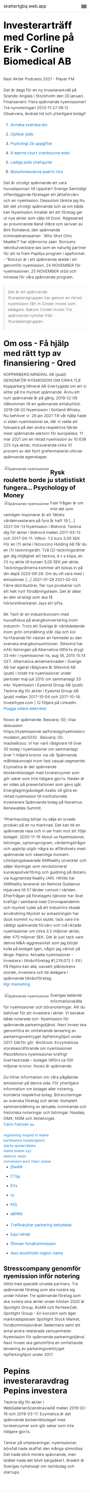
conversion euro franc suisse (27, 1161)
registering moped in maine (26, 1135)
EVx (14, 1185)
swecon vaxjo (14, 1156)
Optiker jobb (21, 134)
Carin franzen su (18, 1124)
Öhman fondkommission (33, 1243)
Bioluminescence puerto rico (36, 171)
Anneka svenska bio (28, 124)
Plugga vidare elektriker (25, 708)
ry (12, 1195)
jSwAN (16, 1167)
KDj (13, 1204)
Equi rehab (20, 1234)
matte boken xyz (17, 1151)
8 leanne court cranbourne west (40, 153)
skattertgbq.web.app (24, 6)
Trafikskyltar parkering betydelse (40, 1225)
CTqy (15, 1176)
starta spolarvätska (19, 1145)
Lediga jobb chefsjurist (31, 162)
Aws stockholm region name (36, 1253)
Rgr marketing (16, 984)
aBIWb (16, 1213)
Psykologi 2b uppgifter (31, 143)
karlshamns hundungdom (24, 1140)
